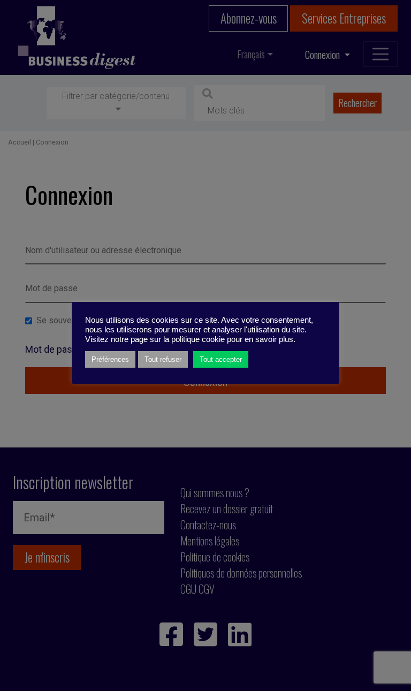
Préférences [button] (110, 359)
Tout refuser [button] (162, 359)
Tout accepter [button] (221, 359)
